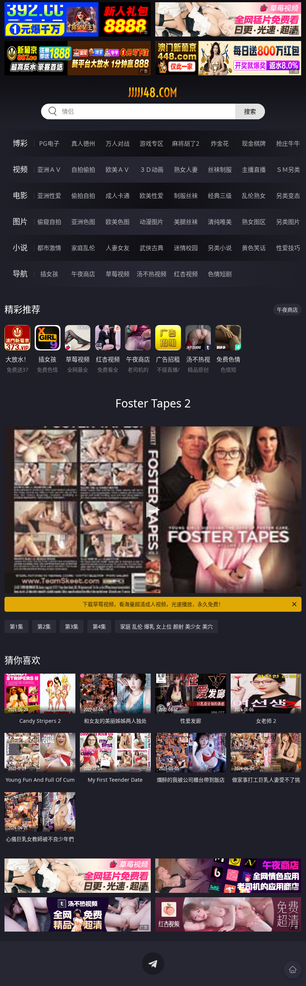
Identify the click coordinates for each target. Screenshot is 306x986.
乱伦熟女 (254, 196)
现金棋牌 (254, 143)
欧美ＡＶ (117, 170)
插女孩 (49, 274)
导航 (20, 274)
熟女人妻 (186, 170)
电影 (20, 195)
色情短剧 (220, 274)
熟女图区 (254, 222)
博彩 (20, 143)
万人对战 (117, 143)
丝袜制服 (220, 170)
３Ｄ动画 (151, 170)
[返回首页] (293, 970)
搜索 (250, 111)
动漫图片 (151, 222)
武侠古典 (151, 248)
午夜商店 (83, 274)
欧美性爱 (151, 196)
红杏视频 (186, 274)
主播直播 (254, 170)
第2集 (44, 626)
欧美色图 (117, 222)
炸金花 (220, 143)
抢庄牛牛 (288, 143)
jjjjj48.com (152, 92)
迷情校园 (186, 248)
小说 (20, 248)
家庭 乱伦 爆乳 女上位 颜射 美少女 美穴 (166, 626)
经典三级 (220, 196)
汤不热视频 (151, 274)
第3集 (71, 626)
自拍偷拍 (83, 170)
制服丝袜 (186, 196)
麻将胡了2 (185, 143)
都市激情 (49, 248)
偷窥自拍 (49, 222)
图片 (20, 222)
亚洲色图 (83, 222)
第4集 (99, 626)
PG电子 (49, 143)
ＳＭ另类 (288, 170)
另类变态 (288, 196)
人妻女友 (117, 248)
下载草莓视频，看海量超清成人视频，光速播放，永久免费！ (153, 604)
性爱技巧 (288, 248)
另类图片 (288, 222)
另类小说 (220, 248)
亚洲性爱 (49, 196)
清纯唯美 (220, 222)
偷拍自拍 (83, 196)
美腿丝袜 (186, 222)
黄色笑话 (254, 248)
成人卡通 (117, 196)
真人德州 (83, 143)
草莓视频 (117, 274)
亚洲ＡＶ (49, 170)
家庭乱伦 (83, 248)
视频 (20, 169)
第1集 (16, 626)
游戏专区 (151, 143)
